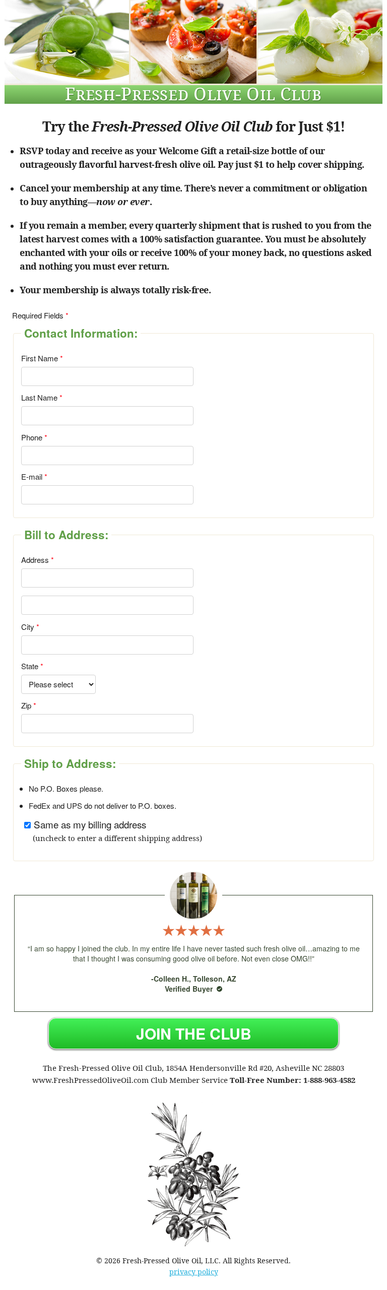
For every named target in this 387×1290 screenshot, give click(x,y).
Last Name (39, 397)
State (29, 666)
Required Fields (37, 315)
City (27, 626)
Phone (31, 437)
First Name (39, 358)
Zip (26, 705)
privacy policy (193, 1271)
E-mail (31, 476)
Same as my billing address (90, 824)
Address (35, 559)
